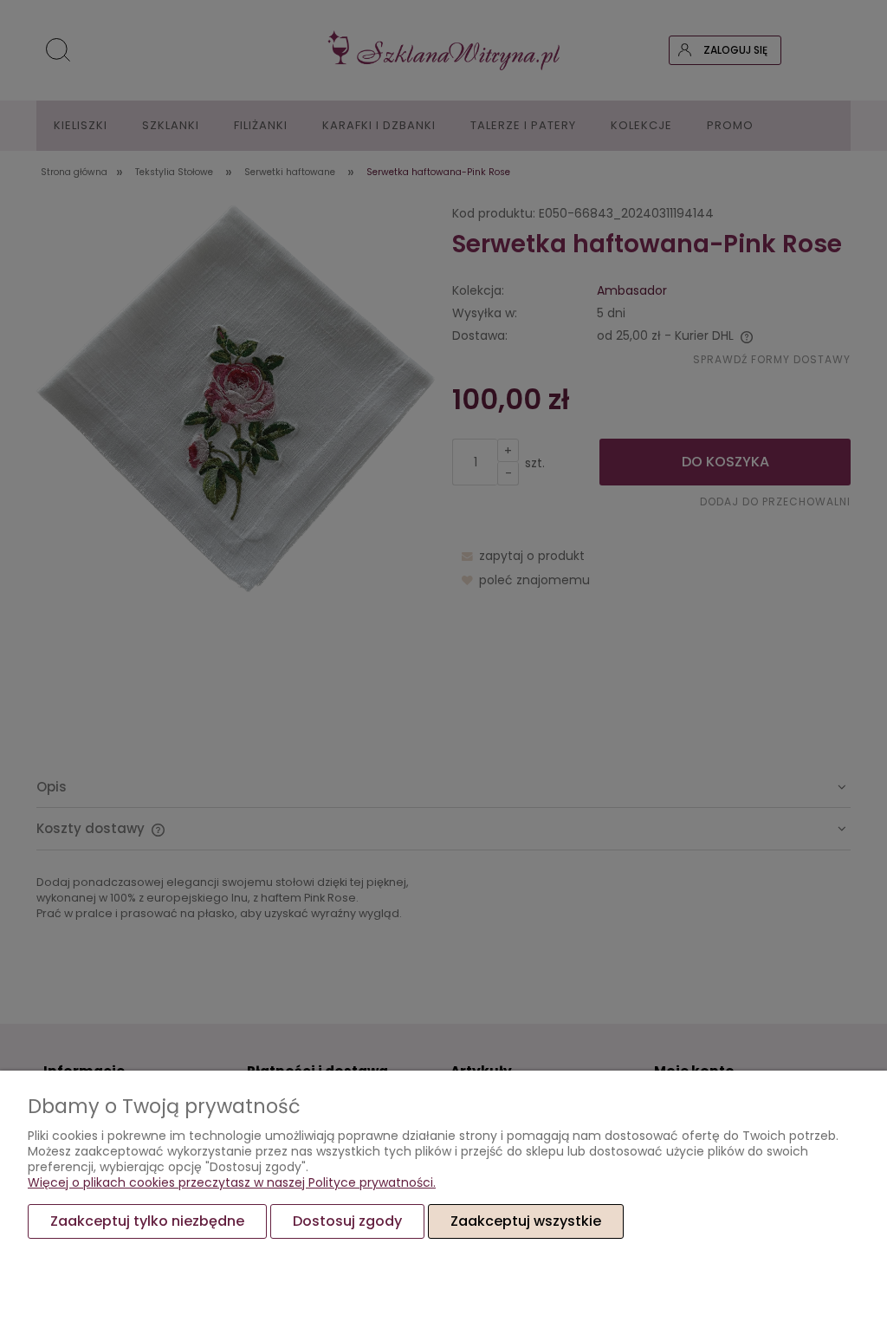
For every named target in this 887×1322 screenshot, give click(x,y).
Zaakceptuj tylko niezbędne (147, 1221)
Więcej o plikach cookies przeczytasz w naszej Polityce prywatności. (232, 1182)
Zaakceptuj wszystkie (525, 1221)
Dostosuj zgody (347, 1221)
